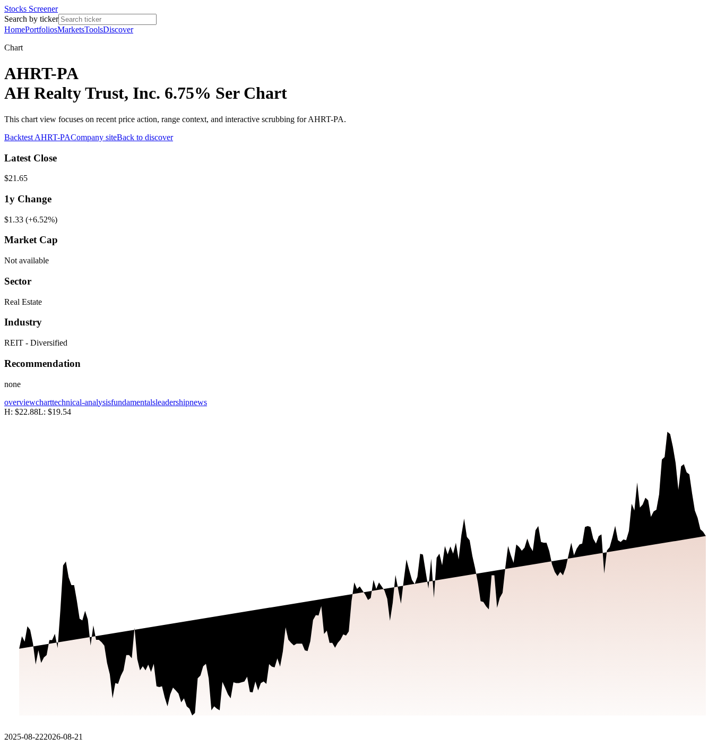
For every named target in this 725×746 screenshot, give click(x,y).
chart (44, 402)
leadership (172, 402)
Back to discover (145, 137)
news (198, 402)
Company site (94, 137)
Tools (93, 29)
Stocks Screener (31, 8)
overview (20, 402)
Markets (70, 29)
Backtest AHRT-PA (37, 137)
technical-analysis (81, 402)
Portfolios (41, 29)
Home (14, 29)
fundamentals (133, 402)
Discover (118, 29)
